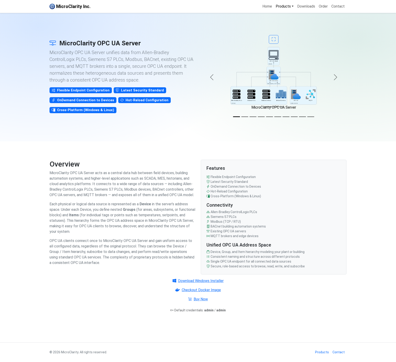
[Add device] (261, 116)
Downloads (306, 6)
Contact (338, 6)
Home (267, 6)
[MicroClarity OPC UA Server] (236, 116)
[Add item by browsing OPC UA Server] (294, 116)
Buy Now (201, 299)
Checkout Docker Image (201, 290)
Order (323, 6)
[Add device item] (277, 116)
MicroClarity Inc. (73, 6)
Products (322, 352)
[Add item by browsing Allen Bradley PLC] (286, 116)
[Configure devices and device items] (244, 116)
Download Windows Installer (201, 281)
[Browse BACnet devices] (269, 116)
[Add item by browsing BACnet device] (302, 116)
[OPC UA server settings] (253, 116)
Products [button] (283, 6)
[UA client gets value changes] (310, 116)
